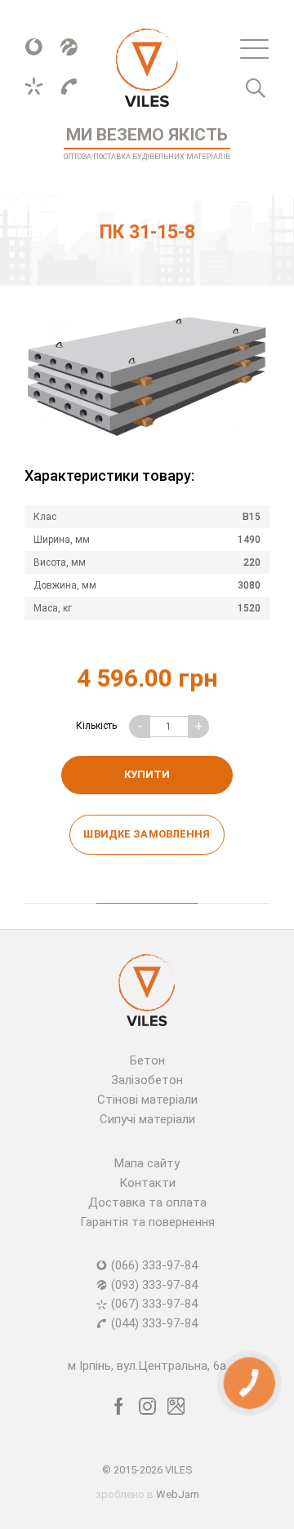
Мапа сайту (147, 1163)
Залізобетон (147, 1080)
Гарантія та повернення (147, 1222)
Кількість (96, 725)
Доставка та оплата (147, 1202)
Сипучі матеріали (147, 1119)
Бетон (147, 1060)
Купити (147, 774)
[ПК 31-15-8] (147, 376)
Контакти (147, 1183)
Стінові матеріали (147, 1099)
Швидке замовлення (146, 834)
